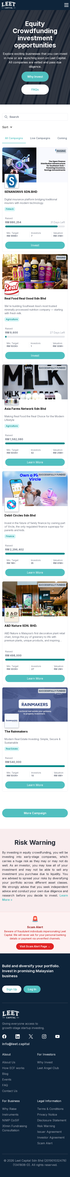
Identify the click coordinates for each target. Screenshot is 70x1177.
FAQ (5, 1085)
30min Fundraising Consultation (14, 1128)
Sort (5, 127)
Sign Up (11, 989)
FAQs (35, 89)
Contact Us (9, 1091)
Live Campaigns (40, 138)
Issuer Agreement (49, 1132)
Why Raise (9, 1109)
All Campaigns (14, 138)
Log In (32, 989)
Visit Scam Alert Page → (35, 946)
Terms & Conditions (50, 1109)
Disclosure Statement (51, 1120)
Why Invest (35, 76)
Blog (5, 1074)
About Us (8, 1062)
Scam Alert (44, 1143)
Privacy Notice (47, 1114)
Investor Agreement (50, 1137)
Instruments (10, 1114)
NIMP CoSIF (10, 1120)
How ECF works (13, 1068)
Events (6, 1079)
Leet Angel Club (48, 1068)
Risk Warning (46, 1126)
